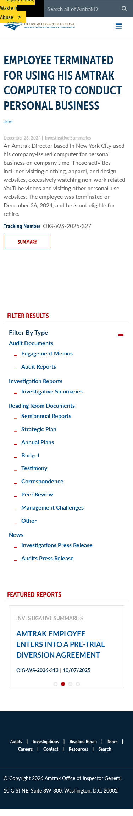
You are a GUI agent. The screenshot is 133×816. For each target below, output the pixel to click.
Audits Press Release (47, 558)
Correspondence (42, 481)
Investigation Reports (35, 381)
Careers (25, 749)
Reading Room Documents (42, 405)
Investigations (46, 741)
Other (29, 520)
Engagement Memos (47, 353)
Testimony (34, 468)
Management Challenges (52, 507)
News (16, 535)
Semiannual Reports (46, 416)
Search (105, 749)
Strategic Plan (38, 429)
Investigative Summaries (52, 391)
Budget (30, 455)
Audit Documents (31, 343)
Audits (16, 741)
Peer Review (37, 494)
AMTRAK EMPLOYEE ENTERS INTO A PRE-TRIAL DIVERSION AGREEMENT (60, 644)
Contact (50, 749)
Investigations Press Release (57, 545)
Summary (27, 242)
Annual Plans (37, 442)
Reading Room (83, 741)
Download (41, 695)
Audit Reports (38, 366)
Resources (78, 749)
